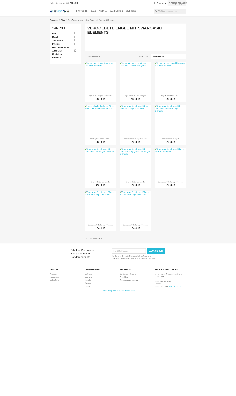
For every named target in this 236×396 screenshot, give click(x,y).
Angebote (53, 274)
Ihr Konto (125, 270)
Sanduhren (116, 11)
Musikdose (57, 54)
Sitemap (88, 283)
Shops (87, 286)
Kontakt (88, 280)
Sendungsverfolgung (128, 274)
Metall (103, 11)
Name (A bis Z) (168, 56)
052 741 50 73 (72, 3)
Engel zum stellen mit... (170, 96)
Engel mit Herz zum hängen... (135, 96)
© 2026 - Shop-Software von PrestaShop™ (118, 291)
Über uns (88, 277)
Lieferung (88, 274)
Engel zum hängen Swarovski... (100, 96)
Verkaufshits (54, 280)
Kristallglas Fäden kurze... (100, 139)
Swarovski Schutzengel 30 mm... (135, 139)
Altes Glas (57, 51)
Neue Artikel (54, 277)
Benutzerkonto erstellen (129, 280)
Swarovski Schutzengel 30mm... (170, 182)
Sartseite (82, 11)
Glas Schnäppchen (61, 47)
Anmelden (124, 277)
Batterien (56, 58)
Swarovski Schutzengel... (170, 139)
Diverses (131, 11)
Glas (93, 11)
